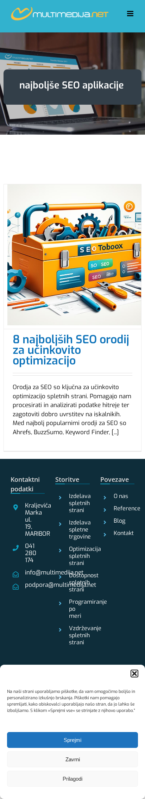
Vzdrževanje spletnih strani (76, 635)
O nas (121, 496)
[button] (134, 673)
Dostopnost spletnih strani (76, 582)
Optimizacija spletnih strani (76, 556)
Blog (119, 520)
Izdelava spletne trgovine (76, 529)
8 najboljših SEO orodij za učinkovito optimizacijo (71, 350)
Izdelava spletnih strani (76, 503)
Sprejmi (72, 740)
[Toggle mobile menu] (130, 13)
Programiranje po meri (76, 609)
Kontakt (121, 533)
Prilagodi (72, 779)
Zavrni (72, 759)
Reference (121, 508)
